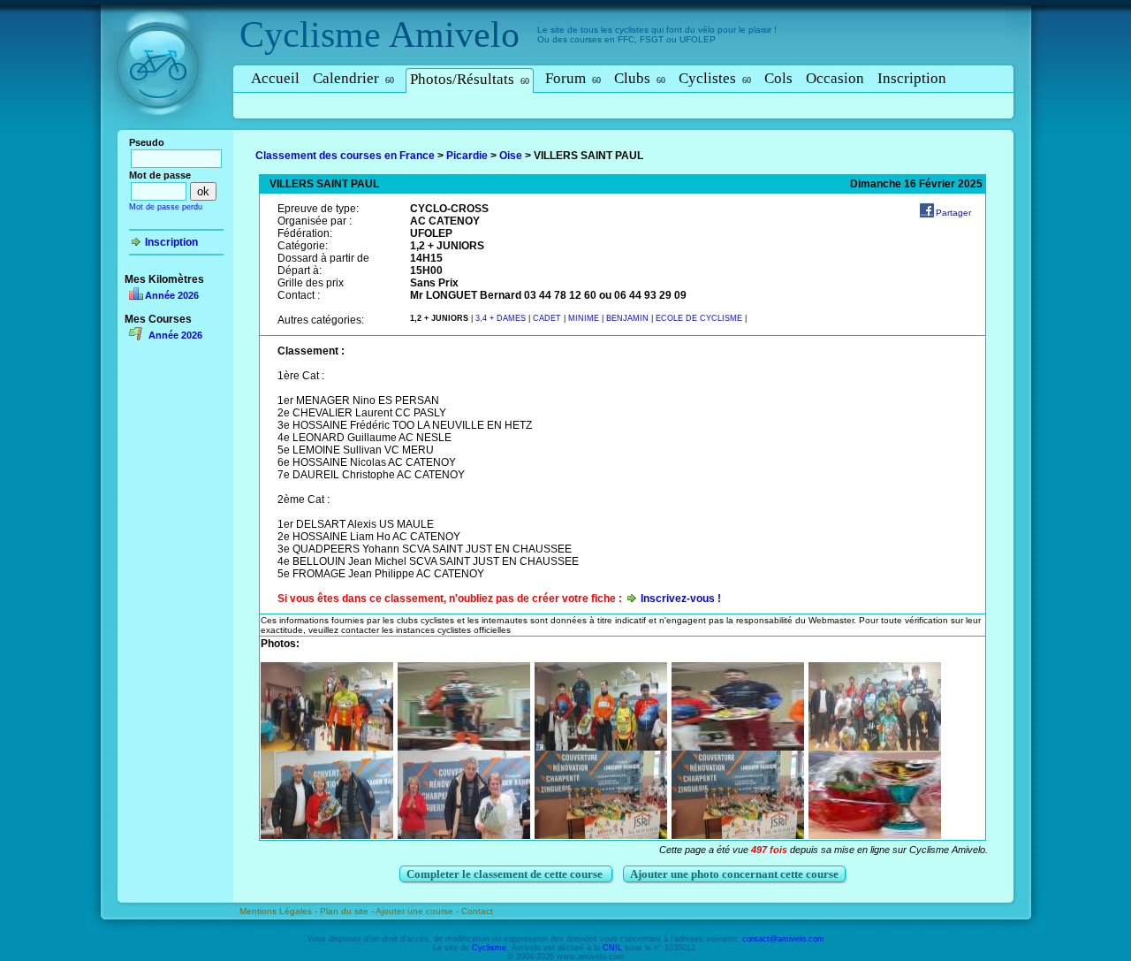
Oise (510, 155)
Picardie (467, 155)
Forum (573, 78)
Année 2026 (172, 295)
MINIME (585, 318)
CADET (548, 318)
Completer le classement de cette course (505, 874)
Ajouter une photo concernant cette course (734, 874)
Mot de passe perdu (165, 206)
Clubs (639, 78)
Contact (477, 911)
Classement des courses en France (345, 155)
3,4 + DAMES (501, 318)
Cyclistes (715, 78)
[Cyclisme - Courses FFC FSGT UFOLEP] (163, 133)
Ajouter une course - (418, 911)
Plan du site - (348, 911)
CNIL (612, 947)
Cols (778, 78)
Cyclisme (310, 34)
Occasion (835, 78)
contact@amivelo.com (783, 938)
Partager (953, 212)
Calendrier (353, 78)
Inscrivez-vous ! (681, 598)
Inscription (911, 78)
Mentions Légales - (279, 911)
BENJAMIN (628, 318)
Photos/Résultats (469, 79)
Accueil (275, 78)
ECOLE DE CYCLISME (700, 318)
